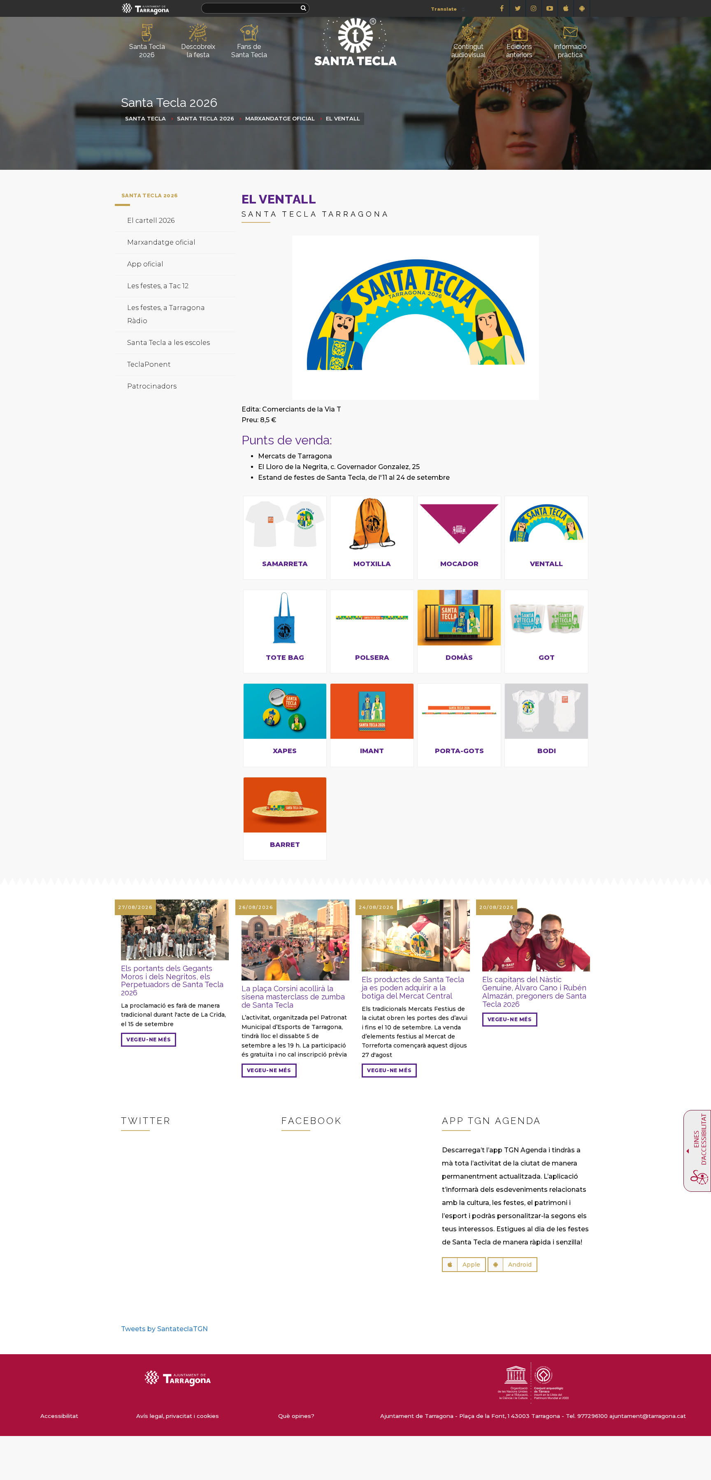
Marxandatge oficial (280, 118)
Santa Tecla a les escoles (168, 343)
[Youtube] (550, 8)
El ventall (343, 118)
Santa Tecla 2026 (205, 118)
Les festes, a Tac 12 (157, 286)
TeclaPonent (149, 364)
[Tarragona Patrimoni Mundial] (533, 1382)
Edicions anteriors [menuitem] (519, 51)
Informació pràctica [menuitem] (570, 51)
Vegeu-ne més (148, 1039)
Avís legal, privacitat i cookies (177, 1416)
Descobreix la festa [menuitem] (198, 51)
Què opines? (296, 1416)
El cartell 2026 (150, 220)
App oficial (145, 264)
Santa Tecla (145, 118)
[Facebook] (502, 8)
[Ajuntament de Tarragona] (145, 8)
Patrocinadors (152, 386)
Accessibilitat (59, 1416)
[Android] (582, 8)
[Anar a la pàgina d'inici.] (355, 27)
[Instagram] (534, 8)
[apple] (566, 8)
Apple (471, 1264)
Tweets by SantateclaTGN (164, 1329)
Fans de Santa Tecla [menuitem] (249, 51)
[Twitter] (518, 8)
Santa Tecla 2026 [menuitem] (147, 51)
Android (520, 1264)
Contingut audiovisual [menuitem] (468, 51)
